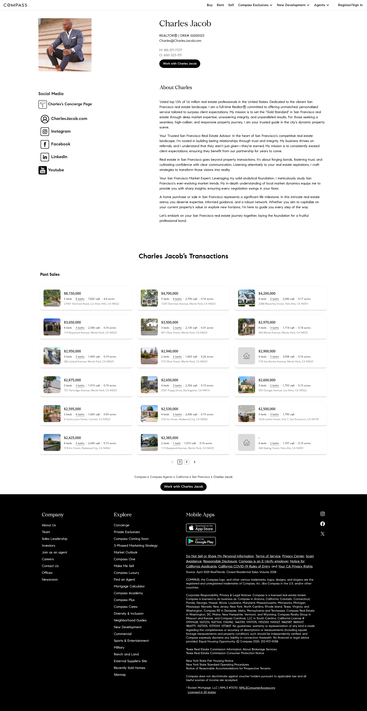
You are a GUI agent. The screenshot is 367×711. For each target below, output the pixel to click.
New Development (127, 627)
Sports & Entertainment (131, 641)
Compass (140, 477)
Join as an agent (54, 552)
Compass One (124, 559)
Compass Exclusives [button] (253, 5)
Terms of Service (268, 556)
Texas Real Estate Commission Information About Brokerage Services (231, 649)
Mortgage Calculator (129, 586)
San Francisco (201, 477)
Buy (210, 5)
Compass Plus (124, 600)
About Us (49, 525)
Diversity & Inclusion (129, 613)
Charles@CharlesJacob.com (180, 41)
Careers (48, 559)
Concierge (121, 525)
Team (46, 532)
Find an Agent (124, 579)
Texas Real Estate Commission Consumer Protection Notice (225, 653)
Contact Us (50, 566)
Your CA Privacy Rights (295, 566)
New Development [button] (291, 5)
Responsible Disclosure (220, 561)
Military (119, 647)
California (182, 477)
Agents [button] (319, 5)
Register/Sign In (350, 5)
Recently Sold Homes (129, 668)
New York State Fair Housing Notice (209, 661)
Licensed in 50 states (202, 692)
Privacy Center (293, 556)
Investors (48, 545)
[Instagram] (322, 513)
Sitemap (120, 675)
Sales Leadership (54, 539)
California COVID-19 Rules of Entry (244, 566)
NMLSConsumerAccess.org (257, 688)
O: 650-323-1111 (170, 55)
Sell (231, 5)
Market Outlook (125, 552)
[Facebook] (322, 523)
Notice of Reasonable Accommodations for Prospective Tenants (228, 668)
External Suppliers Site (130, 661)
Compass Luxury (126, 573)
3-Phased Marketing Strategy (136, 545)
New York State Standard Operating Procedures (217, 664)
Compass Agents (161, 477)
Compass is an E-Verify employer (263, 561)
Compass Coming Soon (131, 539)
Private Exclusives (127, 532)
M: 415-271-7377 (170, 50)
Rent (220, 5)
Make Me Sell (124, 566)
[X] (322, 533)
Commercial (122, 634)
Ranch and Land (126, 654)
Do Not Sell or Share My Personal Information (220, 556)
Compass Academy (128, 593)
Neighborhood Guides (130, 620)
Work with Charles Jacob (180, 63)
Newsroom (50, 579)
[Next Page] (194, 462)
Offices (47, 573)
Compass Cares (125, 607)
